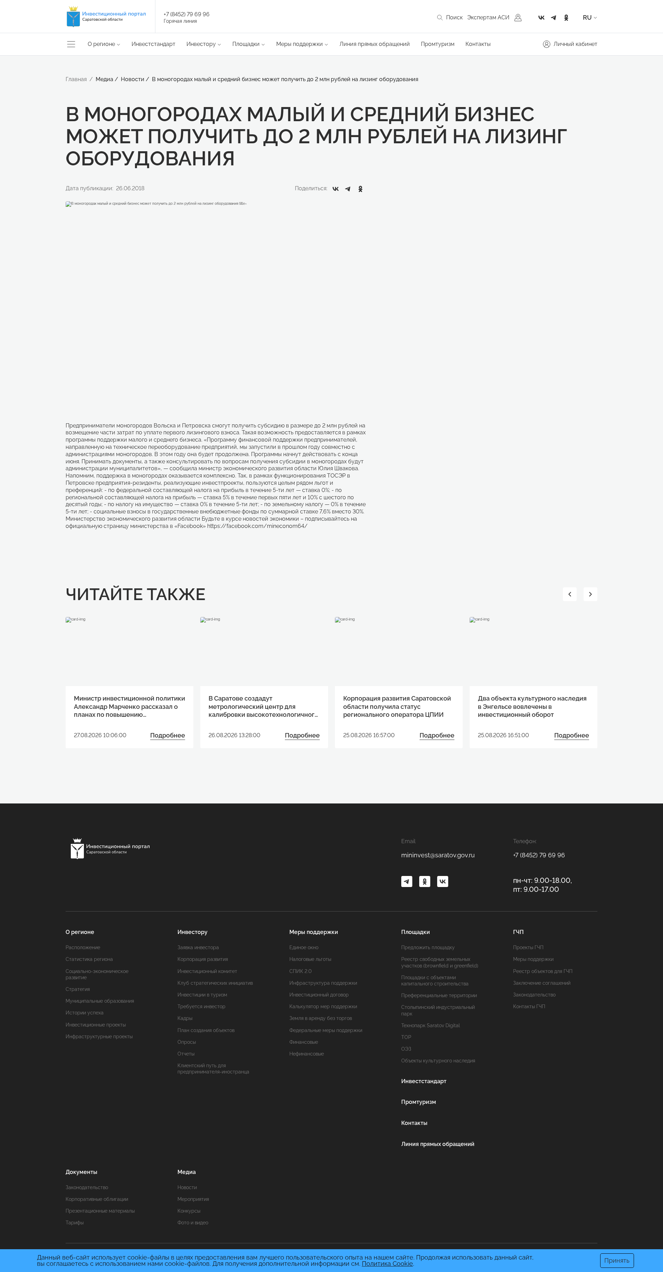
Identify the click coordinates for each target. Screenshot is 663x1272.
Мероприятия (193, 1199)
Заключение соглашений (541, 983)
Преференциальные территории (439, 995)
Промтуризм (437, 44)
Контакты (478, 44)
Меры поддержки (533, 959)
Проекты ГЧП (528, 947)
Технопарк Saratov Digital (430, 1025)
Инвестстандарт (153, 44)
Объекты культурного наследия (438, 1060)
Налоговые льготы (310, 959)
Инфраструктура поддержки (323, 983)
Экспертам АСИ (488, 17)
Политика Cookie (387, 1263)
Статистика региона (89, 959)
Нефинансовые (306, 1054)
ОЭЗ (406, 1049)
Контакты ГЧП (529, 1006)
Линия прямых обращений (374, 44)
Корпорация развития (202, 959)
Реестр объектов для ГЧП (543, 971)
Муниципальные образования (100, 1001)
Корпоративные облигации (97, 1199)
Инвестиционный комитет (207, 971)
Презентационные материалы (100, 1211)
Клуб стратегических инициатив (215, 983)
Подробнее (167, 735)
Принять (617, 1260)
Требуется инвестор (201, 1006)
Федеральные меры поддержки (325, 1030)
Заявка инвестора (198, 947)
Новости (187, 1187)
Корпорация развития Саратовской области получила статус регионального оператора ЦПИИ (397, 706)
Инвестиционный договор (319, 995)
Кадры (184, 1018)
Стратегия (78, 989)
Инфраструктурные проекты (99, 1036)
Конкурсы (188, 1211)
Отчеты (185, 1054)
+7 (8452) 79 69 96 (187, 14)
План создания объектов (205, 1030)
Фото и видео (192, 1222)
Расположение (83, 947)
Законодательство (534, 995)
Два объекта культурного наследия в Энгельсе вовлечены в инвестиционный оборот (532, 706)
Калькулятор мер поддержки (323, 1006)
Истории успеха (85, 1012)
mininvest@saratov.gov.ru (438, 855)
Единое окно (303, 947)
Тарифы (75, 1222)
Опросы (186, 1042)
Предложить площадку (428, 947)
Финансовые (303, 1042)
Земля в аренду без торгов (320, 1018)
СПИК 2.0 (300, 971)
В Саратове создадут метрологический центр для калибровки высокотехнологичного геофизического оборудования (263, 707)
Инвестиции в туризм (202, 995)
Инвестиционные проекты (96, 1025)
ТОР (406, 1037)
